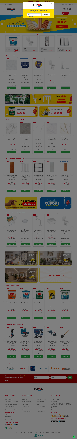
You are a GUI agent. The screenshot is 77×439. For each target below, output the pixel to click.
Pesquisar (46, 14)
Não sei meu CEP (30, 16)
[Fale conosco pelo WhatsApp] (74, 436)
